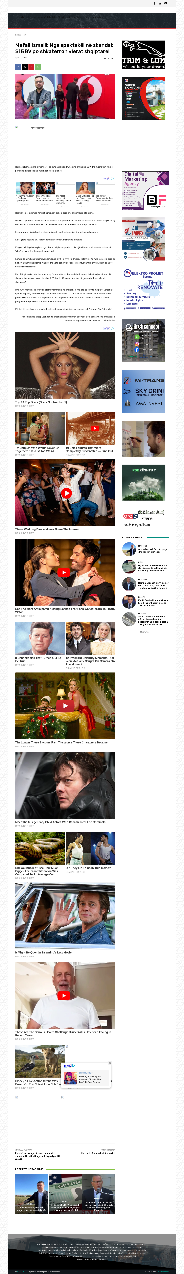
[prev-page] (17, 1218)
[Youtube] (166, 3)
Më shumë (144, 632)
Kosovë (141, 597)
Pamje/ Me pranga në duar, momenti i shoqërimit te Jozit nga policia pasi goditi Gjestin (37, 1156)
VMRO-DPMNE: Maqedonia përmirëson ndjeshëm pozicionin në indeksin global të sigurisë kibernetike (153, 620)
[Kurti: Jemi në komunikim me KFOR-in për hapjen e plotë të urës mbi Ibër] (129, 602)
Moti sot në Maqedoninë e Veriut (98, 1153)
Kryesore (31, 1204)
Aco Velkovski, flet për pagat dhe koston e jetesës (31, 1209)
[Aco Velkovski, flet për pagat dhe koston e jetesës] (31, 1194)
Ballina (18, 35)
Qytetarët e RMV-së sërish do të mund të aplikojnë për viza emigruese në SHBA (65, 1208)
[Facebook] (154, 3)
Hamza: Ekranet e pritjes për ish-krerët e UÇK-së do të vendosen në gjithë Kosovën (99, 1206)
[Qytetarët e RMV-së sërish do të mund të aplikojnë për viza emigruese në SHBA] (65, 1194)
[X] (25, 67)
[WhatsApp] (38, 67)
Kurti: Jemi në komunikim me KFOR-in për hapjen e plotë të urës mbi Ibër (153, 603)
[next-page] (21, 1218)
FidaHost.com (163, 1272)
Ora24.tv (21, 1272)
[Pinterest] (31, 67)
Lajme (25, 35)
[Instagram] (160, 3)
